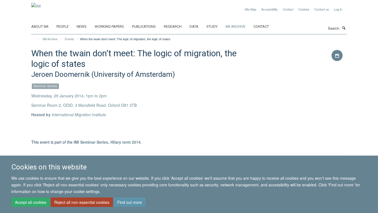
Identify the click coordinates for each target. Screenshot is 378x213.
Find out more (129, 202)
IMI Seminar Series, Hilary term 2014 (107, 142)
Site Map (250, 9)
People (62, 26)
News (82, 26)
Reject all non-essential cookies (81, 202)
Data (194, 26)
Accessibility (269, 9)
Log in (338, 9)
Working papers (109, 26)
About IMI (39, 26)
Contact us (321, 9)
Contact (288, 9)
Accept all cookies (30, 202)
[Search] (344, 28)
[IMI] (36, 4)
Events (69, 39)
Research (173, 26)
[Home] (36, 39)
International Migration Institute (79, 114)
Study (212, 26)
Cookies (303, 9)
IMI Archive (235, 26)
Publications (144, 26)
